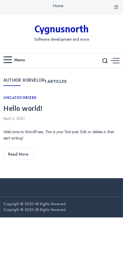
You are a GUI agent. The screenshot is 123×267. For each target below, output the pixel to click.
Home (58, 6)
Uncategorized (20, 97)
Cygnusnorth (62, 28)
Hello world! (22, 108)
